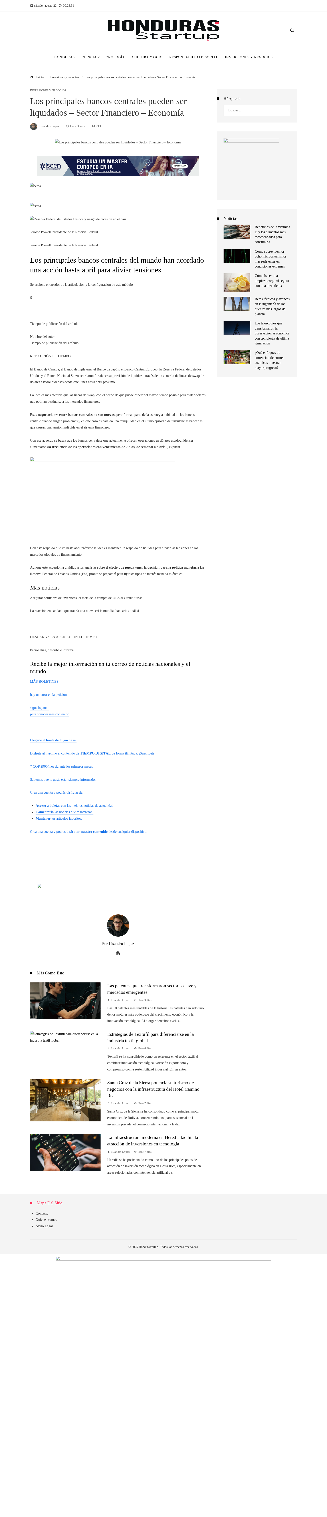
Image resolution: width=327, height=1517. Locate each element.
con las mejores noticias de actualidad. (75, 805)
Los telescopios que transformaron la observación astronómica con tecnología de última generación (272, 333)
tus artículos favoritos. (59, 818)
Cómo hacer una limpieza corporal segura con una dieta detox (272, 281)
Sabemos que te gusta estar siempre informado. (63, 779)
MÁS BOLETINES (44, 681)
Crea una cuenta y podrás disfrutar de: (56, 792)
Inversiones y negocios (48, 90)
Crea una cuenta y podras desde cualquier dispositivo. (88, 831)
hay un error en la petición (48, 694)
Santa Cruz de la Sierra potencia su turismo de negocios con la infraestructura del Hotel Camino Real (153, 1089)
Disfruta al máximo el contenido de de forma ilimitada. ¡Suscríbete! (92, 753)
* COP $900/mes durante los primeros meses (61, 766)
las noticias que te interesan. (64, 812)
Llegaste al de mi (53, 740)
